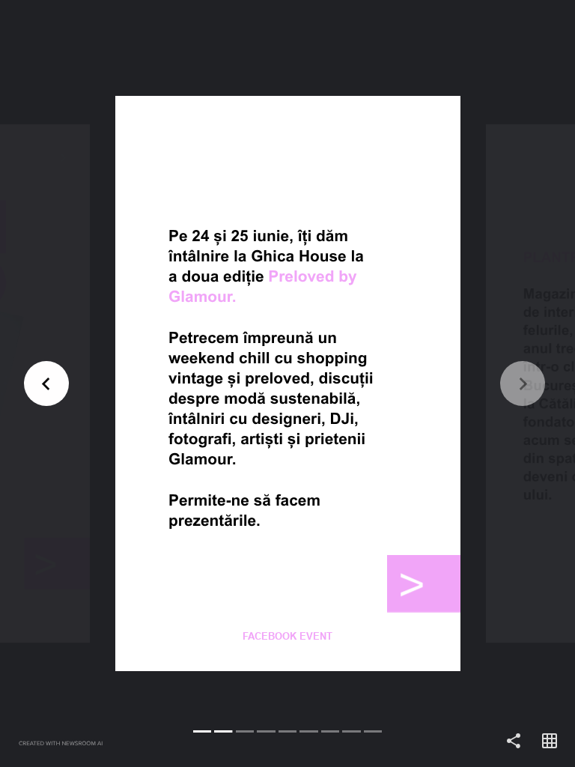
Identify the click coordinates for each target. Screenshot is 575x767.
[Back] (144, 383)
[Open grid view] (550, 742)
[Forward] (431, 383)
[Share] (514, 742)
